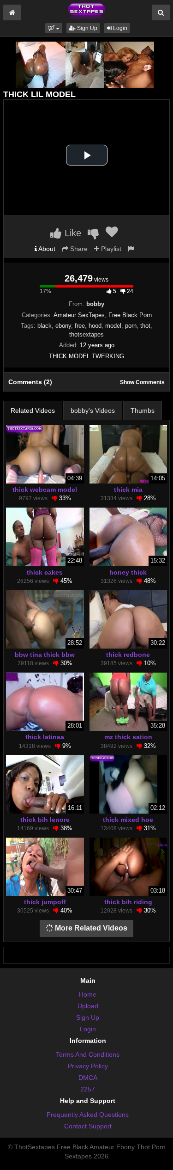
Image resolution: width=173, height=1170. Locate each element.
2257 (87, 1089)
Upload (88, 1006)
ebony (63, 325)
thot (145, 325)
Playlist (110, 248)
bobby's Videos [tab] (93, 410)
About (46, 248)
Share (78, 248)
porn (131, 325)
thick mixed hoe (128, 819)
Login (119, 28)
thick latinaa (44, 737)
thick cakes (45, 572)
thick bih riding (128, 902)
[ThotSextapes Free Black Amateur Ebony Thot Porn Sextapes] (86, 11)
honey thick (128, 572)
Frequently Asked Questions (88, 1114)
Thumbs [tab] (143, 410)
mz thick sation (128, 737)
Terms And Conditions (87, 1054)
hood (95, 325)
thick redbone (128, 654)
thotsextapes (86, 334)
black (44, 325)
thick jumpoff (45, 902)
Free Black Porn (130, 315)
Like (71, 233)
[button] (53, 28)
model (113, 325)
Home (87, 994)
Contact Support (88, 1126)
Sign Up (86, 28)
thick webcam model (44, 489)
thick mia (128, 489)
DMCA (87, 1077)
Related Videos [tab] (33, 410)
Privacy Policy (88, 1066)
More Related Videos (90, 928)
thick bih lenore (45, 819)
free (80, 325)
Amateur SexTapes (79, 315)
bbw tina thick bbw (45, 654)
